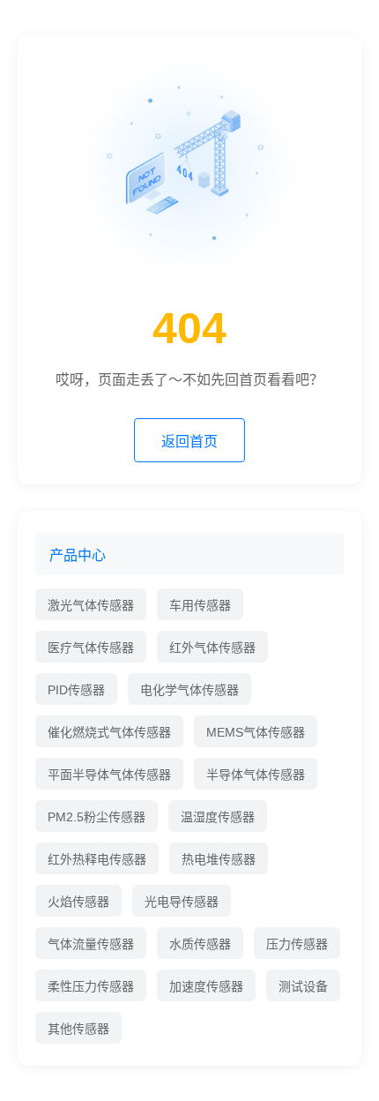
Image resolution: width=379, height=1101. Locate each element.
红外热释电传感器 (97, 859)
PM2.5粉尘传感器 (96, 817)
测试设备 (303, 986)
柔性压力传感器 (91, 986)
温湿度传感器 (218, 817)
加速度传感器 (206, 986)
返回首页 (189, 441)
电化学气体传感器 (189, 690)
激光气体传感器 (91, 605)
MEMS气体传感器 (255, 732)
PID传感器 (76, 690)
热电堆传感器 (219, 859)
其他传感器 (78, 1029)
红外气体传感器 (212, 647)
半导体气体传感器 (255, 775)
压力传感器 (297, 944)
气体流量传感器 (91, 944)
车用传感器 (200, 605)
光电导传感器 (182, 902)
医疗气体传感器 (91, 647)
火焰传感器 (78, 902)
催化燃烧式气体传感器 (109, 732)
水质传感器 (200, 944)
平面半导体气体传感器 (109, 775)
